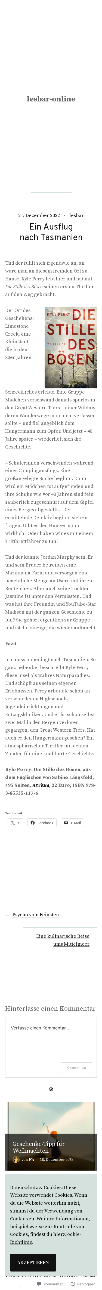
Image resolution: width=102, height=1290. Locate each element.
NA (31, 1159)
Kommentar (76, 1067)
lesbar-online (51, 99)
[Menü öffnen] (51, 6)
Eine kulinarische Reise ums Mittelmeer (62, 940)
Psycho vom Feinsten (36, 915)
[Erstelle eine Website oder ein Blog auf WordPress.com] (51, 1089)
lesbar (76, 215)
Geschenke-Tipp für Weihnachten (39, 1147)
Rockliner (50, 1276)
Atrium (40, 785)
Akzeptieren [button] (33, 1263)
